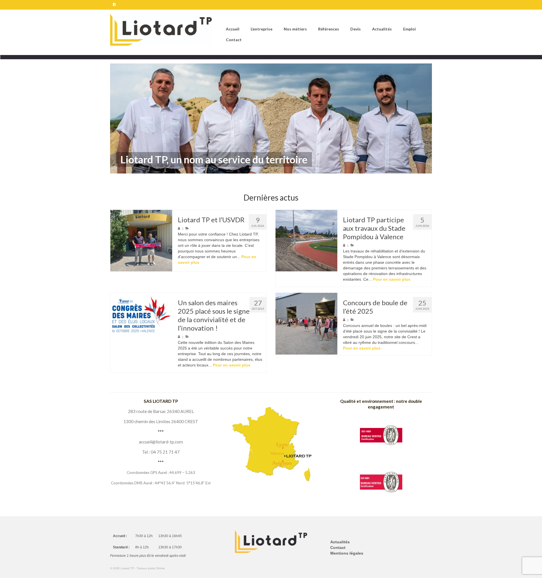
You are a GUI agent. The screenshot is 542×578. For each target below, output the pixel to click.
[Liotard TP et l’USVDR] (141, 241)
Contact (338, 547)
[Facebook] (114, 5)
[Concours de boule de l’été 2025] (306, 324)
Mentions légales (346, 553)
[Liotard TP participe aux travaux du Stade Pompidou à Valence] (306, 241)
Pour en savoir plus (391, 279)
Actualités (340, 542)
